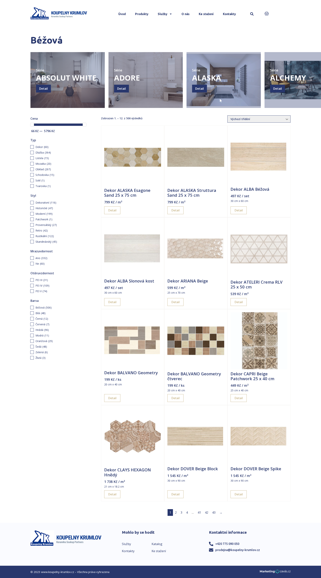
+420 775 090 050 (227, 543)
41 (199, 512)
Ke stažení (206, 14)
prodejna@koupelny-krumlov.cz (237, 550)
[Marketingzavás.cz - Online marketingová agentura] (275, 572)
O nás (185, 14)
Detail (43, 89)
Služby (162, 14)
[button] (252, 14)
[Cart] (266, 14)
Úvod (122, 14)
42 (206, 512)
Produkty (141, 14)
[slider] (32, 125)
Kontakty (229, 14)
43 (213, 512)
